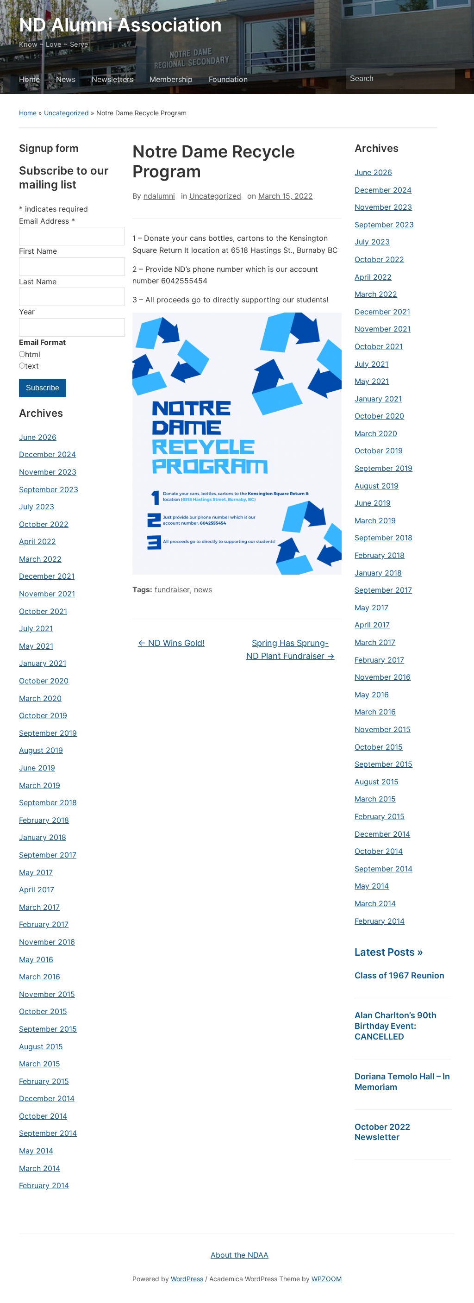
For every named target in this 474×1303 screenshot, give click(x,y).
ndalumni (159, 195)
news (203, 589)
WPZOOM (327, 1279)
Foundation (228, 79)
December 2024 (47, 454)
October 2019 (43, 715)
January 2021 (42, 663)
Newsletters (112, 79)
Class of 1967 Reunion (399, 975)
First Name (38, 251)
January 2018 (42, 837)
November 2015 (47, 994)
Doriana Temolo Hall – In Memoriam (402, 1081)
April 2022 (37, 541)
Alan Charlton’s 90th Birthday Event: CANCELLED (396, 1025)
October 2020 (44, 680)
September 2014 (48, 1133)
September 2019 (48, 733)
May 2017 (36, 872)
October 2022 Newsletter (382, 1132)
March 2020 (40, 698)
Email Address (47, 221)
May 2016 (36, 959)
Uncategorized (66, 113)
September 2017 (47, 854)
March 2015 (39, 1063)
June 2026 (37, 437)
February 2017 (44, 924)
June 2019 (37, 767)
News (65, 79)
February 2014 (44, 1185)
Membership (171, 79)
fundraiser (172, 589)
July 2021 (36, 628)
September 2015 (48, 1029)
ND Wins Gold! (171, 643)
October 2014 (43, 1116)
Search (443, 78)
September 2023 (48, 489)
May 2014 (36, 1150)
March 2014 (39, 1168)
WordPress (187, 1279)
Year (27, 311)
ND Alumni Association (120, 24)
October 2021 (43, 611)
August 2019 (41, 750)
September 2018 (48, 802)
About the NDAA (239, 1254)
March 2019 (39, 785)
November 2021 (47, 593)
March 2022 (40, 559)
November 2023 (47, 471)
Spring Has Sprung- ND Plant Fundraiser (290, 649)
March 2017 (39, 907)
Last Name (37, 281)
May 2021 (36, 646)
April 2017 (36, 889)
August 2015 (41, 1046)
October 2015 (43, 1011)
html (32, 354)
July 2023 (36, 506)
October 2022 (44, 524)
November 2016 (47, 941)
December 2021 (47, 576)
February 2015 (44, 1081)
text (32, 365)
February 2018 (44, 820)
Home (29, 79)
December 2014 (47, 1098)
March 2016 (39, 976)
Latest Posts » (389, 952)
